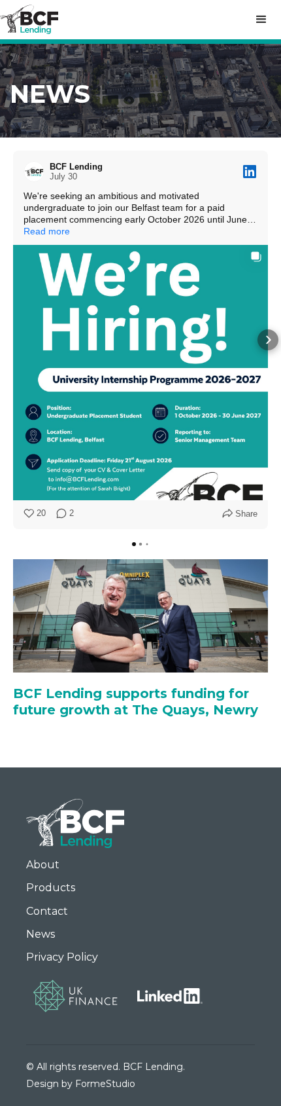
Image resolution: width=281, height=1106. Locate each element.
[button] (261, 19)
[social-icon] (170, 996)
